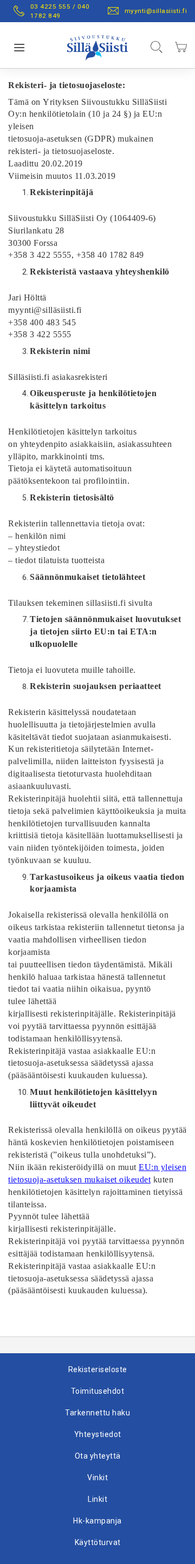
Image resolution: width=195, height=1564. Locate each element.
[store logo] (97, 45)
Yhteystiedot (97, 1434)
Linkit (97, 1499)
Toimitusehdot (98, 1391)
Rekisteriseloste (97, 1369)
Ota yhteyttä (98, 1456)
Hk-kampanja (97, 1520)
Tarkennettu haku (97, 1412)
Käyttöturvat (98, 1542)
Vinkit (97, 1477)
